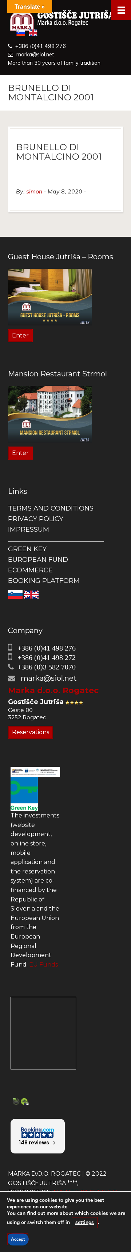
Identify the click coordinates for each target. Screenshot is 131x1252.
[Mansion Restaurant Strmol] (50, 414)
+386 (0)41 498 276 (40, 46)
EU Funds (43, 964)
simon (34, 191)
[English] (31, 594)
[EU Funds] (35, 771)
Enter (20, 335)
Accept (18, 1239)
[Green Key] (24, 793)
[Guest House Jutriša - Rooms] (50, 296)
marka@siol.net (35, 54)
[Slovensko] (15, 594)
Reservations (30, 732)
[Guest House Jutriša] (65, 21)
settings (84, 1222)
